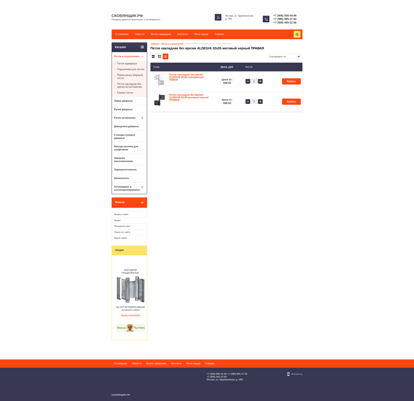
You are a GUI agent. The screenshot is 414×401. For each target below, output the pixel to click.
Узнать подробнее (130, 315)
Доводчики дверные (126, 126)
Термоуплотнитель (125, 169)
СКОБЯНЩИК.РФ (127, 16)
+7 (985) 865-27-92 (284, 19)
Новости (139, 34)
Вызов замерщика (161, 34)
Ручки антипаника (124, 117)
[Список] (153, 56)
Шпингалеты (121, 178)
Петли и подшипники (172, 43)
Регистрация (201, 34)
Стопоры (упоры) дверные (124, 136)
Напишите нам (122, 226)
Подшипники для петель (131, 69)
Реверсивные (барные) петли (130, 76)
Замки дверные (123, 100)
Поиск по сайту (122, 232)
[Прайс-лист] (165, 56)
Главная (219, 34)
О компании (122, 34)
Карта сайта (120, 238)
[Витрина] (159, 56)
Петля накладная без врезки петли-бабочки (129, 85)
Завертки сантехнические (123, 159)
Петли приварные (127, 63)
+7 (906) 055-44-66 (284, 15)
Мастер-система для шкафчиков (126, 148)
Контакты (182, 34)
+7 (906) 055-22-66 (284, 22)
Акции (117, 220)
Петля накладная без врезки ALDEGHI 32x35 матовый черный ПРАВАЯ (188, 97)
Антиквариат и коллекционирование (127, 188)
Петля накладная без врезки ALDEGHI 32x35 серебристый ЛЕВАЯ (186, 77)
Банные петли (125, 92)
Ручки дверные (123, 109)
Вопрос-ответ (121, 214)
